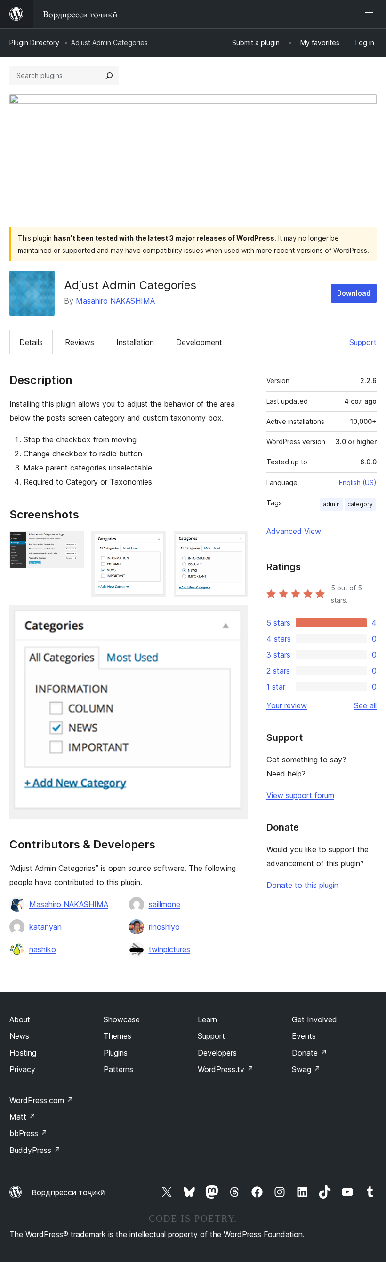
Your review (286, 705)
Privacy (22, 1069)
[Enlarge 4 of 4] (235, 617)
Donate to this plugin (302, 885)
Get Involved (314, 1019)
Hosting (22, 1053)
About (19, 1019)
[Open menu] (371, 14)
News (19, 1036)
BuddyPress (35, 1150)
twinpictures (169, 949)
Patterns (118, 1069)
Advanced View (293, 531)
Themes (117, 1036)
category (360, 504)
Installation (135, 342)
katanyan (45, 927)
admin (331, 504)
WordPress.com (41, 1100)
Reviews (79, 342)
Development (199, 342)
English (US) (358, 482)
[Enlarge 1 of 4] (71, 544)
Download (353, 293)
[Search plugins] (109, 75)
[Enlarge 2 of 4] (153, 544)
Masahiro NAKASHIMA (115, 301)
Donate (309, 1053)
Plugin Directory (34, 43)
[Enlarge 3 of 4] (235, 544)
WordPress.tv (226, 1069)
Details (31, 342)
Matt (22, 1116)
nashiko (42, 949)
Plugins (116, 1053)
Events (304, 1036)
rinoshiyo (164, 927)
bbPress (28, 1133)
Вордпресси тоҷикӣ (68, 1192)
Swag (306, 1069)
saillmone (164, 904)
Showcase (122, 1019)
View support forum (300, 795)
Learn (207, 1019)
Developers (217, 1053)
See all (365, 705)
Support (363, 342)
